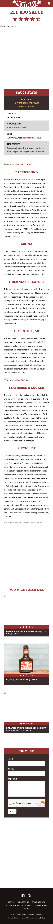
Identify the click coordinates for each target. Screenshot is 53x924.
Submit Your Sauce (26, 106)
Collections (23, 902)
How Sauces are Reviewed (26, 103)
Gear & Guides (12, 905)
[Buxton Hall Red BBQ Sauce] (17, 164)
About (26, 909)
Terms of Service (26, 918)
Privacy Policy (13, 918)
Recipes (11, 902)
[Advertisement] (26, 57)
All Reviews (26, 99)
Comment (12, 779)
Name (10, 759)
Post (12, 811)
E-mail (11, 769)
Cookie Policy (40, 918)
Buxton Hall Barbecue (16, 127)
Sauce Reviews (38, 902)
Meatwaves (27, 905)
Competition (41, 905)
